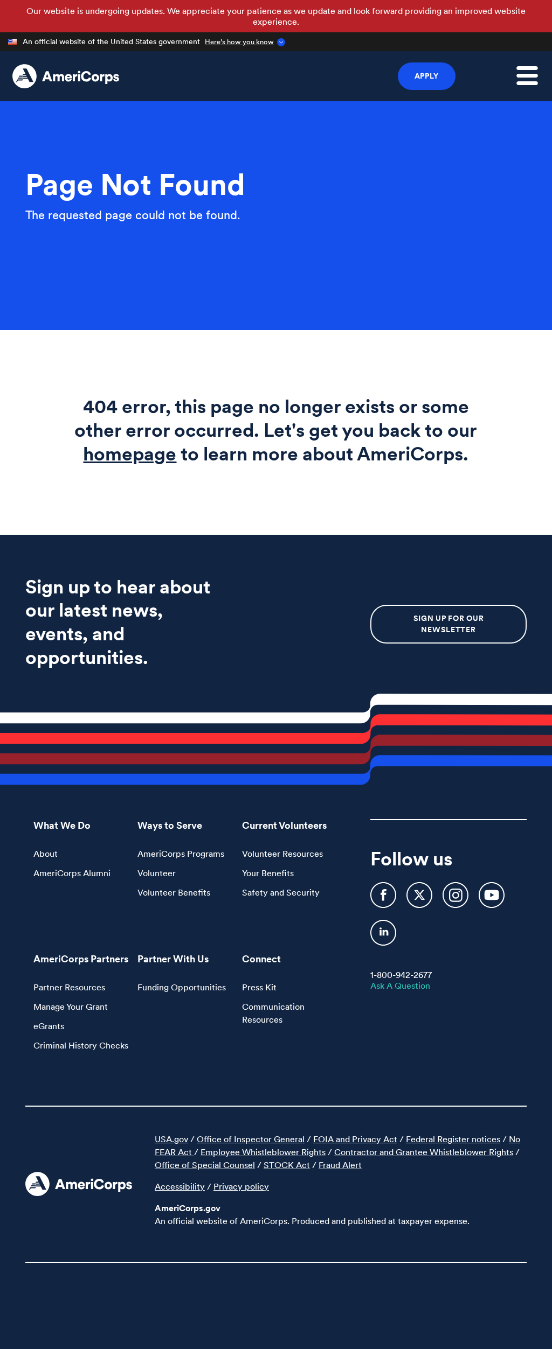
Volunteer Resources (282, 853)
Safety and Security (281, 892)
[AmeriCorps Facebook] (384, 899)
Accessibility (180, 1186)
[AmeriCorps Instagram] (457, 899)
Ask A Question (400, 985)
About (45, 853)
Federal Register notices (453, 1139)
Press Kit (259, 987)
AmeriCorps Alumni (72, 873)
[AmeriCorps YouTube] (492, 899)
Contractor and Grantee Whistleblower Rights (423, 1152)
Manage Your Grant (70, 1006)
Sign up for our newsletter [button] (448, 623)
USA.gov (171, 1139)
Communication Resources (273, 1013)
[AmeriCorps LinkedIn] (383, 937)
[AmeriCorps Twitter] (420, 899)
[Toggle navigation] (533, 82)
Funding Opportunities (181, 987)
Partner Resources (69, 987)
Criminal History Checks (80, 1045)
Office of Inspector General (251, 1139)
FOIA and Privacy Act (355, 1139)
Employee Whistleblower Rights (263, 1152)
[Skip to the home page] (65, 76)
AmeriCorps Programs (180, 853)
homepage (129, 454)
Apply (427, 76)
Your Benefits (268, 873)
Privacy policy (241, 1186)
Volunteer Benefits (173, 892)
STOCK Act (287, 1164)
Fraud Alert (340, 1164)
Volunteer (156, 873)
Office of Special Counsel (205, 1164)
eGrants (48, 1026)
